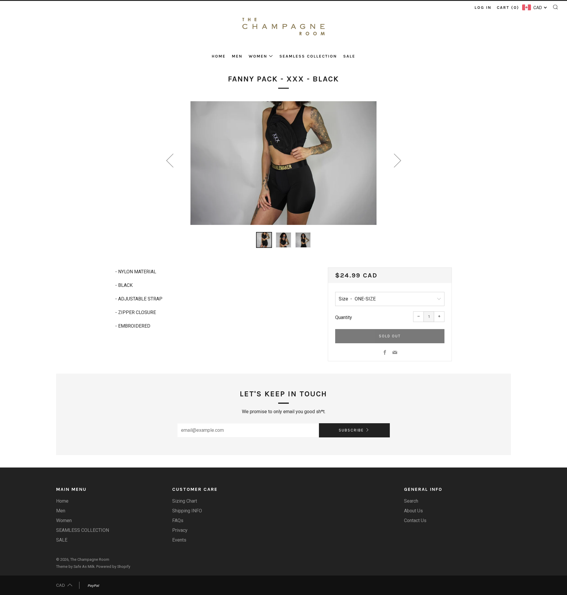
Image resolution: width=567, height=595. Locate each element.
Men (237, 56)
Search (411, 501)
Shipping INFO (187, 511)
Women (258, 56)
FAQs (177, 520)
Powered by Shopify (113, 566)
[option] (283, 163)
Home (219, 56)
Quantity (343, 317)
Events (179, 540)
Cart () (508, 7)
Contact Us (415, 520)
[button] (264, 240)
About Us (413, 511)
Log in (483, 7)
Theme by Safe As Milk (75, 566)
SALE (349, 56)
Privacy (180, 530)
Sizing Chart (184, 501)
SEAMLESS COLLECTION (308, 56)
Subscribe (351, 430)
